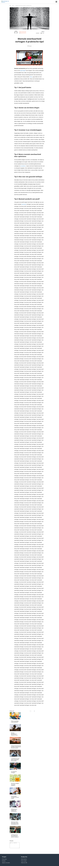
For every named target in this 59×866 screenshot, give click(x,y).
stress (31, 76)
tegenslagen (23, 70)
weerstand (23, 204)
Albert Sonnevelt (22, 31)
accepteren (23, 166)
